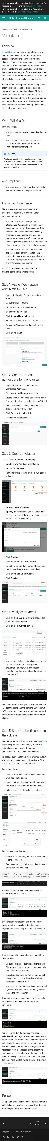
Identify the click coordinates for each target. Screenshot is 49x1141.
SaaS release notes (34, 6)
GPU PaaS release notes (28, 12)
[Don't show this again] (45, 3)
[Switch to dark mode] (39, 18)
